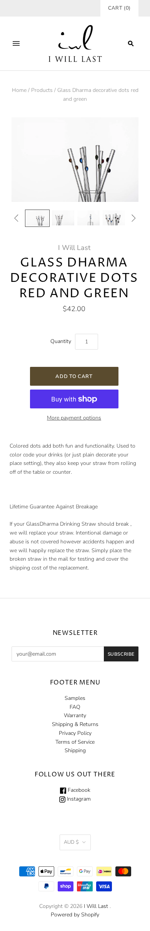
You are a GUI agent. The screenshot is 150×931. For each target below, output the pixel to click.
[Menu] (16, 43)
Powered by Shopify (75, 914)
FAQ (75, 707)
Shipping (75, 750)
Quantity (60, 341)
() (119, 8)
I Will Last (74, 247)
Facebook (78, 790)
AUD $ (71, 842)
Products (42, 90)
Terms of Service (75, 742)
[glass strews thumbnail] (37, 218)
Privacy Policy (75, 733)
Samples (75, 698)
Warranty (75, 715)
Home (19, 90)
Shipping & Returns (75, 724)
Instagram (78, 799)
